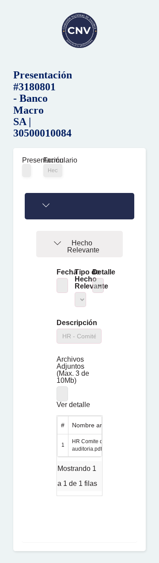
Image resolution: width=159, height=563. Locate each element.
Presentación (26, 160)
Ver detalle (73, 404)
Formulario (52, 160)
